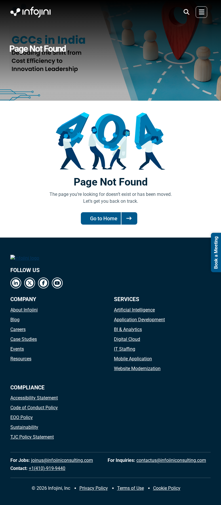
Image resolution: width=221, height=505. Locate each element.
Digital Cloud (127, 339)
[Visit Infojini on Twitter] (29, 283)
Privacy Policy (93, 488)
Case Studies (23, 339)
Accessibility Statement (34, 398)
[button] (186, 12)
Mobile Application (133, 358)
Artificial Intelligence (134, 310)
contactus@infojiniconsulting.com (171, 460)
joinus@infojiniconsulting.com (62, 460)
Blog (15, 319)
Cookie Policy (166, 488)
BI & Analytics (128, 329)
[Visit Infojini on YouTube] (57, 283)
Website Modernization (137, 368)
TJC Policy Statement (32, 437)
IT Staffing (124, 349)
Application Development (139, 319)
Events (17, 349)
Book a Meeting (216, 252)
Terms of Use (130, 488)
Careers (18, 329)
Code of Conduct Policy (34, 407)
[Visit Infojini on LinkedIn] (16, 283)
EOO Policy (21, 417)
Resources (20, 358)
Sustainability (24, 427)
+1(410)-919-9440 (47, 468)
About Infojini (24, 310)
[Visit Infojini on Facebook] (43, 283)
